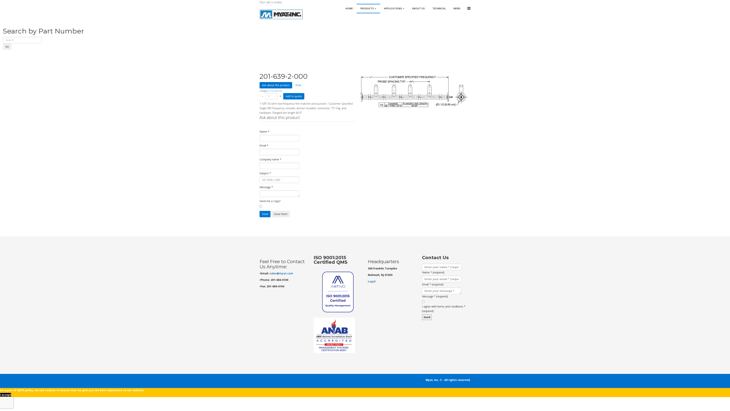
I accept (5, 395)
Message (266, 187)
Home (349, 8)
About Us (418, 8)
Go (7, 46)
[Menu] (469, 8)
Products (367, 8)
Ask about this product (276, 85)
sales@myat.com (281, 273)
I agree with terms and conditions (444, 309)
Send (265, 214)
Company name (270, 159)
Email (263, 145)
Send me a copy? (269, 201)
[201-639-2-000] (414, 94)
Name (264, 131)
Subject (265, 173)
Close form (280, 214)
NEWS (457, 8)
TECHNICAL (439, 8)
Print (298, 85)
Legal (371, 281)
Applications (393, 8)
